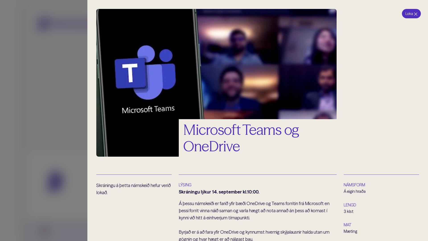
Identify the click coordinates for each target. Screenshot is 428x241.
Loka (409, 13)
